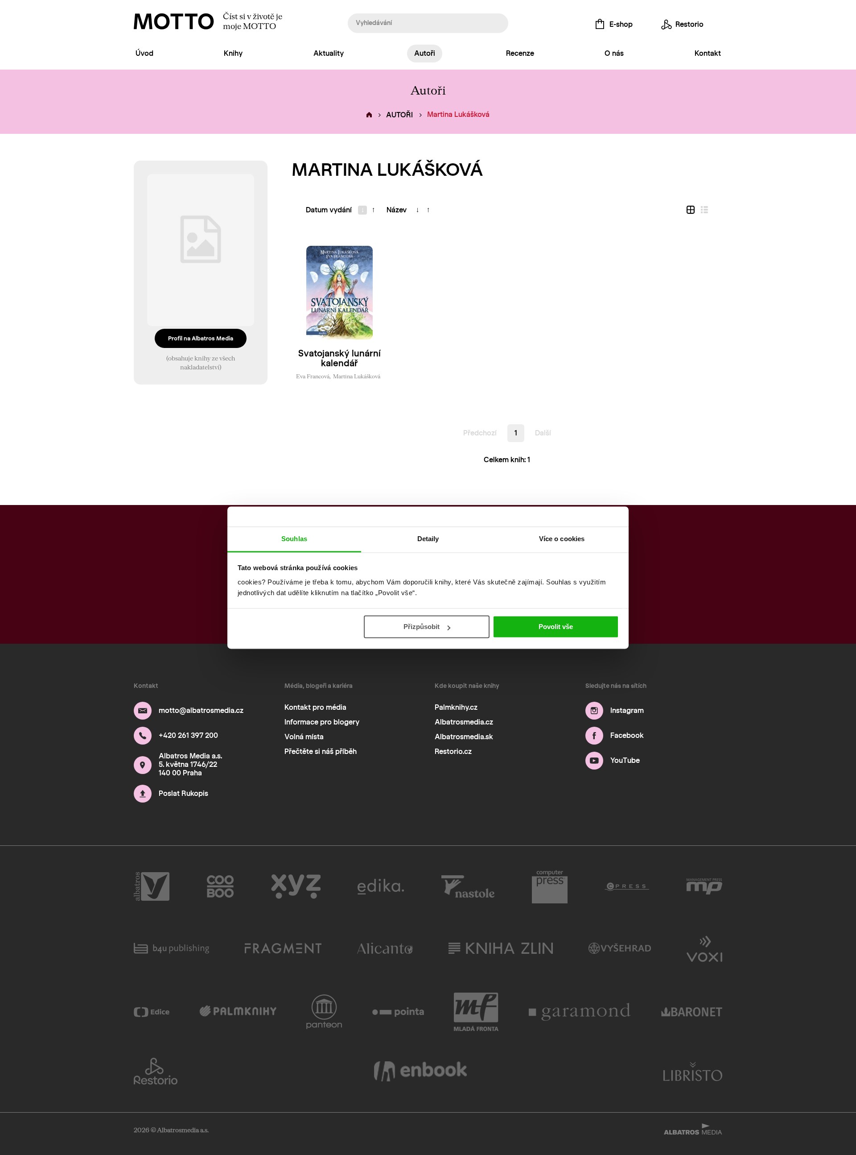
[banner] (174, 21)
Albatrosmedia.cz (464, 722)
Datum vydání (329, 210)
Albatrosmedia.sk (464, 737)
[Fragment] (283, 948)
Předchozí (480, 433)
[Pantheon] (324, 1011)
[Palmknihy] (238, 1011)
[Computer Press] (550, 887)
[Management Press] (704, 887)
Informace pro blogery (321, 722)
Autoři (424, 53)
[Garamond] (580, 1011)
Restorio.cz (453, 751)
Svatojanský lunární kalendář (339, 358)
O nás (614, 53)
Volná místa (304, 737)
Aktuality (328, 53)
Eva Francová (312, 376)
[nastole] (468, 887)
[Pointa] (398, 1011)
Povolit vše (556, 626)
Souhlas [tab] (294, 538)
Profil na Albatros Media (200, 338)
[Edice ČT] (151, 1011)
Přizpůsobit (421, 626)
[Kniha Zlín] (500, 948)
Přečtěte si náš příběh (320, 751)
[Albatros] (151, 887)
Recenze (520, 53)
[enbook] (420, 1071)
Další (543, 433)
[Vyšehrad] (620, 948)
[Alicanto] (385, 948)
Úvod (144, 53)
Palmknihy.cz (456, 707)
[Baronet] (692, 1011)
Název (397, 210)
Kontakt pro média (315, 707)
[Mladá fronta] (476, 1011)
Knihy (233, 53)
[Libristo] (693, 1071)
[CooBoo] (220, 887)
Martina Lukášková (356, 376)
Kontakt (708, 53)
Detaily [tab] (428, 538)
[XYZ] (296, 887)
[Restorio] (155, 1071)
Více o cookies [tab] (561, 538)
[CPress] (627, 887)
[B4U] (171, 948)
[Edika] (380, 887)
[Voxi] (704, 948)
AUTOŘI (399, 115)
